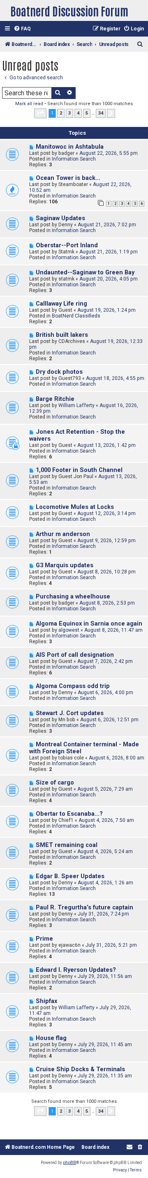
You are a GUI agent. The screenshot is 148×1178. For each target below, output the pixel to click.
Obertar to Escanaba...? (69, 813)
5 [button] (87, 113)
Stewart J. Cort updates (70, 713)
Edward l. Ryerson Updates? (76, 969)
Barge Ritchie (55, 399)
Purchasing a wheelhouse (73, 596)
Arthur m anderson (63, 534)
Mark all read (29, 103)
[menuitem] (22, 29)
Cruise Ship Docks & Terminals (80, 1069)
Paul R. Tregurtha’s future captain (84, 907)
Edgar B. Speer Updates (70, 876)
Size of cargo (55, 782)
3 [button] (69, 113)
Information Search (74, 159)
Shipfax (46, 1001)
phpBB (69, 1162)
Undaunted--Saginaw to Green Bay (85, 272)
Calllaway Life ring (61, 303)
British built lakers (62, 334)
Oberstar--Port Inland (67, 245)
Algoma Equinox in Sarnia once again (89, 623)
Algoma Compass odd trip (73, 686)
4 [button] (78, 113)
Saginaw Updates (60, 218)
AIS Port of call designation (75, 654)
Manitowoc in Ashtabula (70, 146)
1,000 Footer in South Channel (79, 470)
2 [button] (61, 113)
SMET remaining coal (66, 845)
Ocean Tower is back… (68, 178)
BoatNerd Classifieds (76, 316)
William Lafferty (76, 405)
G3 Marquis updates (64, 565)
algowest (68, 630)
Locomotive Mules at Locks (75, 507)
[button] (40, 113)
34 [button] (100, 113)
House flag (51, 1038)
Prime (44, 938)
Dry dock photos (59, 371)
